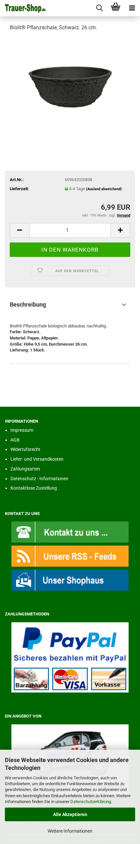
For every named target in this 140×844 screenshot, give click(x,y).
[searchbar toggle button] (99, 8)
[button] (19, 230)
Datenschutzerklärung (90, 801)
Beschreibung (28, 304)
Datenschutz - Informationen (39, 478)
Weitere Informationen (70, 831)
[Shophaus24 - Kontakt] (70, 531)
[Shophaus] (70, 579)
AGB (15, 439)
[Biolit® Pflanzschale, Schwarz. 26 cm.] (70, 85)
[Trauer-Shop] (23, 8)
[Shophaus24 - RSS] (70, 555)
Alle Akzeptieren (70, 814)
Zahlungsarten (25, 468)
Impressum (21, 430)
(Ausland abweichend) (104, 189)
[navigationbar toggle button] (132, 8)
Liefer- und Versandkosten (36, 459)
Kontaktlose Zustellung (33, 488)
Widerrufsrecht (25, 449)
